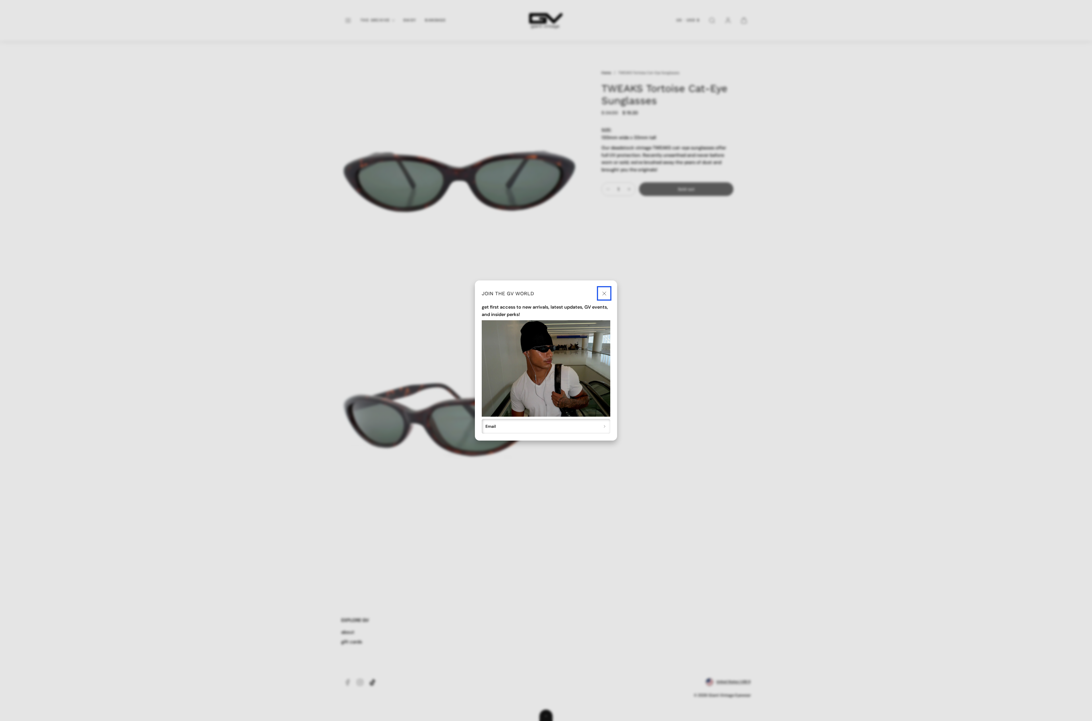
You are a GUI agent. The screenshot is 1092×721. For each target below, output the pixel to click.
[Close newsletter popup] (604, 293)
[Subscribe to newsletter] (604, 426)
